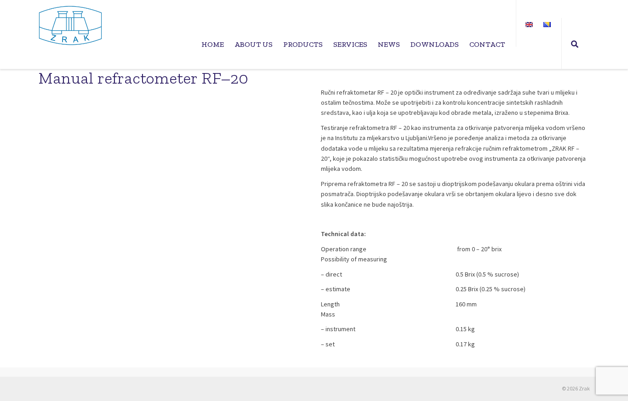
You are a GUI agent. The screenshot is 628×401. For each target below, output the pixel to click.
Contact (487, 44)
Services (350, 44)
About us (253, 44)
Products (303, 44)
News (389, 44)
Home (212, 44)
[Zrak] (70, 25)
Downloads (435, 44)
